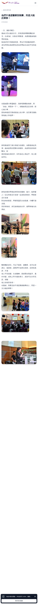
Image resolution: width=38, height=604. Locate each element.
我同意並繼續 (19, 601)
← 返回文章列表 (6, 10)
